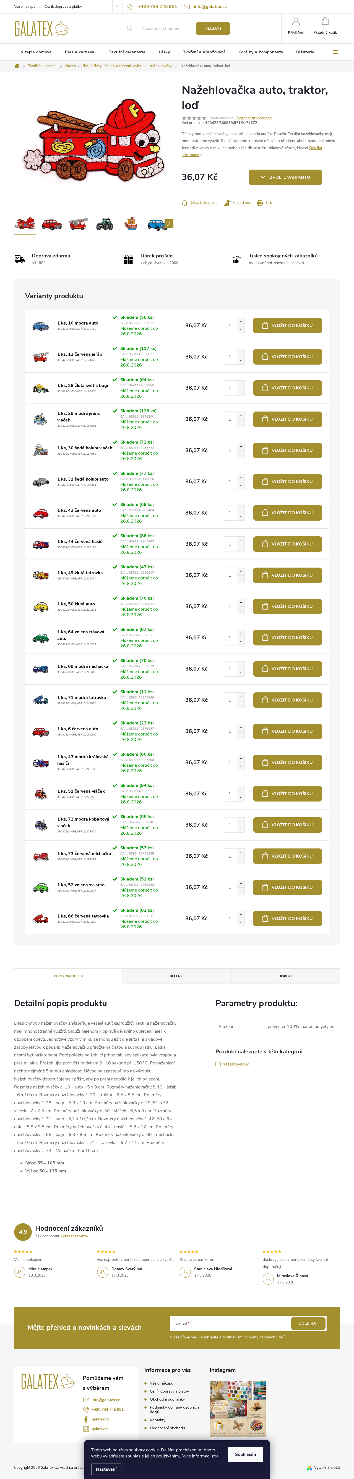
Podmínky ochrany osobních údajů (174, 1410)
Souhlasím (245, 1454)
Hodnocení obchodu (167, 1428)
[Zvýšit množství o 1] (240, 322)
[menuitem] (36, 52)
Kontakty (157, 1420)
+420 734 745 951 (108, 1409)
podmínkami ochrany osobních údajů (254, 1337)
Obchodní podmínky (167, 1399)
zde (215, 1456)
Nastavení (106, 1469)
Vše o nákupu (24, 6)
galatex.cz (100, 1419)
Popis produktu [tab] (68, 976)
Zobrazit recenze (74, 1236)
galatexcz (100, 1428)
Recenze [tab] (177, 976)
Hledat (213, 28)
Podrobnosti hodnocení (254, 118)
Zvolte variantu (290, 177)
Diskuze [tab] (285, 976)
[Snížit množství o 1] (240, 329)
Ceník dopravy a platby (63, 6)
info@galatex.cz (106, 1399)
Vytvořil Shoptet (327, 1467)
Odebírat (308, 1323)
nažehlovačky (236, 1064)
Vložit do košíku (292, 326)
